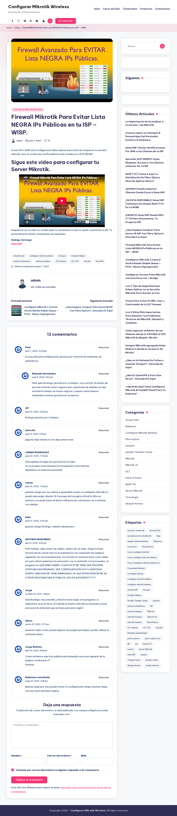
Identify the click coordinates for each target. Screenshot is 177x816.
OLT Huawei (61, 261)
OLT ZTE (75, 261)
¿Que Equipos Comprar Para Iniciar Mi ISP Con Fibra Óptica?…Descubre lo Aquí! (145, 234)
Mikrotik (129, 458)
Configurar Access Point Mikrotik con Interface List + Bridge (145, 276)
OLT (127, 471)
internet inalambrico (22, 261)
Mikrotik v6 (131, 465)
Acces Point (132, 419)
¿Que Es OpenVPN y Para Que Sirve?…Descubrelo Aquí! (143, 377)
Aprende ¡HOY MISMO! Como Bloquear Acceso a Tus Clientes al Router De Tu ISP (144, 163)
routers (130, 649)
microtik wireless (134, 611)
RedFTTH (130, 484)
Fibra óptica (132, 439)
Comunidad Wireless (136, 568)
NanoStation (152, 622)
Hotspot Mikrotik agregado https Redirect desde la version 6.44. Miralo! (145, 349)
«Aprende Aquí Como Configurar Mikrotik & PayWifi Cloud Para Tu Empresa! (145, 390)
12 (49, 140)
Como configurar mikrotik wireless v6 (143, 563)
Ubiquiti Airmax (134, 503)
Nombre (16, 755)
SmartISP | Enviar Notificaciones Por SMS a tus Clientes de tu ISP (145, 149)
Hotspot (62, 256)
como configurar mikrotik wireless (142, 557)
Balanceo (130, 426)
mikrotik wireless (43, 261)
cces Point (132, 547)
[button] (65, 21)
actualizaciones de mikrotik (139, 536)
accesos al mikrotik (135, 530)
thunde (144, 654)
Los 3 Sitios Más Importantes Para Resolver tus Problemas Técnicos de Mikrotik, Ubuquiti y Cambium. (144, 317)
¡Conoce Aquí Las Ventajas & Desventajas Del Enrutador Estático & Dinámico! (142, 136)
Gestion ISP (132, 590)
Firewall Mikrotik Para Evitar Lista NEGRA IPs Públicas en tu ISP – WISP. (143, 248)
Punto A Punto (133, 477)
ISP (151, 606)
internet (156, 601)
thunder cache (151, 660)
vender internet (152, 665)
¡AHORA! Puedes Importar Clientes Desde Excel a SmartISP (145, 190)
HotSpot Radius (78, 256)
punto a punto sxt (152, 638)
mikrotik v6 (152, 617)
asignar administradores (137, 541)
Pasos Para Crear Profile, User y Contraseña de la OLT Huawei (145, 302)
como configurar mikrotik (138, 552)
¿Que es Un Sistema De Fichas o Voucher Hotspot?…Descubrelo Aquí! (144, 364)
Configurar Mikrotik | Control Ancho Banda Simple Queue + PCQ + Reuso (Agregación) (143, 263)
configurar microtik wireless (139, 579)
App (158, 536)
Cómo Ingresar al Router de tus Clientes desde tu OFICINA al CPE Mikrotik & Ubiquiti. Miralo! (145, 334)
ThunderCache (133, 660)
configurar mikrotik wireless (41, 256)
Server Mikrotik (133, 490)
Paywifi (87, 261)
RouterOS (147, 644)
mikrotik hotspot (134, 617)
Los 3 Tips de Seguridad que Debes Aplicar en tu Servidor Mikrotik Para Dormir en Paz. (142, 289)
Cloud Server (18, 256)
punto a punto (133, 638)
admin (36, 280)
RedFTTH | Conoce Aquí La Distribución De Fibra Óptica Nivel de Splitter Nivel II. (142, 177)
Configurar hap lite (135, 574)
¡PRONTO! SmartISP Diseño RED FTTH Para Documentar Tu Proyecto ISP (144, 219)
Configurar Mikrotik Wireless (38, 6)
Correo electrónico (59, 755)
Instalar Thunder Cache (138, 452)
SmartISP (100, 261)
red (136, 644)
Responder (104, 347)
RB (128, 644)
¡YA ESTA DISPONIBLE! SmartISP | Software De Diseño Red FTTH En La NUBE (144, 204)
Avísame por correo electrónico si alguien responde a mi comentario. (58, 770)
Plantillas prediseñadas (137, 633)
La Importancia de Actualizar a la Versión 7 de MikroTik (144, 123)
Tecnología (131, 497)
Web (83, 755)
